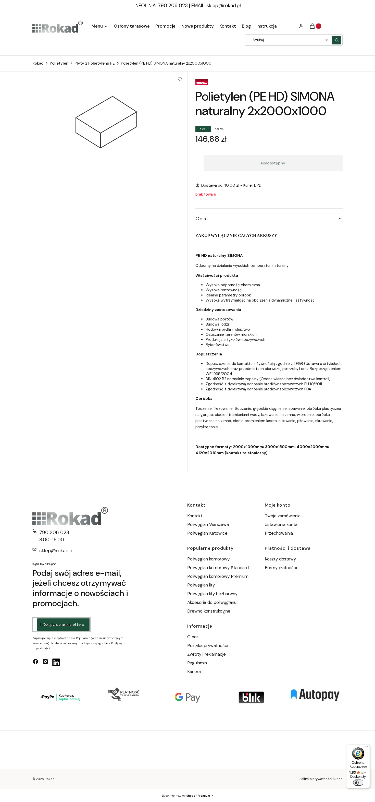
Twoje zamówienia (283, 516)
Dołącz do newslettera (63, 624)
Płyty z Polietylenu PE (94, 63)
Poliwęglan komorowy (208, 559)
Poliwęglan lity (201, 585)
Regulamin (197, 663)
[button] (336, 40)
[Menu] (367, 748)
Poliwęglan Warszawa (208, 524)
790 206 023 (54, 532)
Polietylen (59, 63)
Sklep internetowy (185, 795)
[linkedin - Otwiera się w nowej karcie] (56, 662)
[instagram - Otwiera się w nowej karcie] (45, 662)
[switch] (358, 783)
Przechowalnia (279, 533)
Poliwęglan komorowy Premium (217, 576)
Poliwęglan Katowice (207, 533)
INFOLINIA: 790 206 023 (161, 5)
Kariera (194, 671)
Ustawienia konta (281, 524)
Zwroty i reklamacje (206, 654)
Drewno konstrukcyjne (208, 611)
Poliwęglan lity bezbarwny (212, 593)
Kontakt (194, 516)
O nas (192, 637)
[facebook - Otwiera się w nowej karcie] (35, 662)
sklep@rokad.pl (224, 5)
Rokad (38, 63)
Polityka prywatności (207, 645)
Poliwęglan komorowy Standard (218, 567)
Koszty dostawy (280, 559)
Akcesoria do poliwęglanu (211, 602)
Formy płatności (281, 567)
